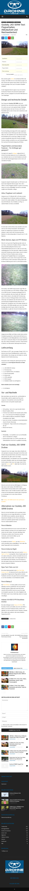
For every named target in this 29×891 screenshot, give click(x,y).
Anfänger (15, 153)
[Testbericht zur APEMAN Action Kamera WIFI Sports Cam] (4, 808)
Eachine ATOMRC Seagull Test (16, 764)
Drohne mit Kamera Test (15, 793)
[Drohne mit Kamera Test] (4, 794)
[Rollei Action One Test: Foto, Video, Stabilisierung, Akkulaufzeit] (4, 759)
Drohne (12, 78)
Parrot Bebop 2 (6, 584)
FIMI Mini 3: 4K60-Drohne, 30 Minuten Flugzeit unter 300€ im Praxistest (17, 673)
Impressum (3, 784)
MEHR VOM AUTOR (18, 668)
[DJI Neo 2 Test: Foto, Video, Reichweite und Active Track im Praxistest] (4, 687)
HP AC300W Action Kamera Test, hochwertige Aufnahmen (21, 637)
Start (2, 20)
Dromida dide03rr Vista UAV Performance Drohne (7, 636)
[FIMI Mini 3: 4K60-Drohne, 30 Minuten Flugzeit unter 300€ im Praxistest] (4, 673)
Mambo (14, 541)
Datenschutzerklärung (6, 817)
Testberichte (7, 20)
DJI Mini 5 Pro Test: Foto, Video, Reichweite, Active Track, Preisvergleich (17, 680)
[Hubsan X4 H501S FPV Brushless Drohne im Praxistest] (4, 801)
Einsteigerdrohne (17, 22)
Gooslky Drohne (12, 618)
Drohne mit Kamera (15, 20)
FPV (13, 464)
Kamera (8, 464)
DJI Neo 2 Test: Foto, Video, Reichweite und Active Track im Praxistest (17, 687)
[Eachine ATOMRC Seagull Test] (4, 765)
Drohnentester (6, 34)
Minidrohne (22, 541)
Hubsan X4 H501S (18, 605)
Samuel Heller (12, 760)
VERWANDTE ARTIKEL (7, 668)
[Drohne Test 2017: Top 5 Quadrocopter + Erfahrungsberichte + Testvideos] (14, 7)
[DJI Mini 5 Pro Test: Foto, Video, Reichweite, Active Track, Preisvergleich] (4, 680)
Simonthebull (12, 747)
